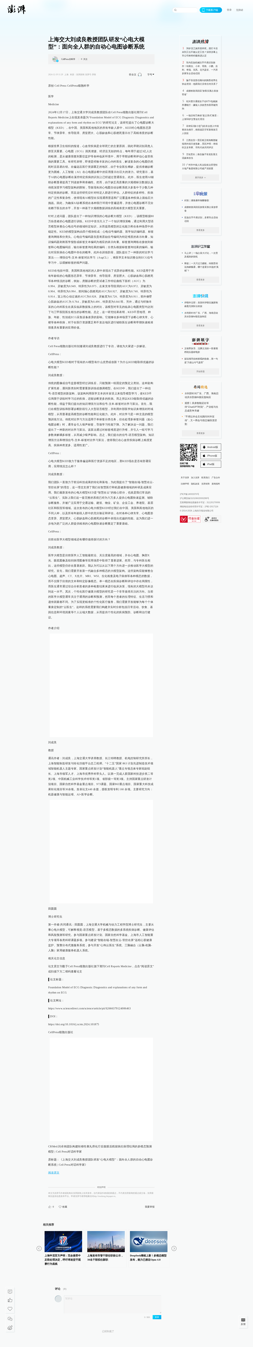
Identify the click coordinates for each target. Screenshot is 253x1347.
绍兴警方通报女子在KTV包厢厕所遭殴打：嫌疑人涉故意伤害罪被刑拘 (200, 105)
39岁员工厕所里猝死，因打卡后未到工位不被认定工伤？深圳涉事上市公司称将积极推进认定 (200, 52)
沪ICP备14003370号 (189, 494)
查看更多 (200, 230)
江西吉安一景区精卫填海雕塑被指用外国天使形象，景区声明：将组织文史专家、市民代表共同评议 (200, 144)
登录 (229, 9)
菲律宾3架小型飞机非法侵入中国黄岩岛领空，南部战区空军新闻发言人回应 (200, 130)
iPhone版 (212, 455)
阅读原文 (54, 1172)
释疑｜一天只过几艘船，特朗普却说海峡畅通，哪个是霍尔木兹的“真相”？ (201, 267)
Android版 (212, 447)
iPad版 (210, 464)
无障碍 (239, 10)
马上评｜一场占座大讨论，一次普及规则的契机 (201, 255)
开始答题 (200, 371)
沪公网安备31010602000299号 (194, 498)
